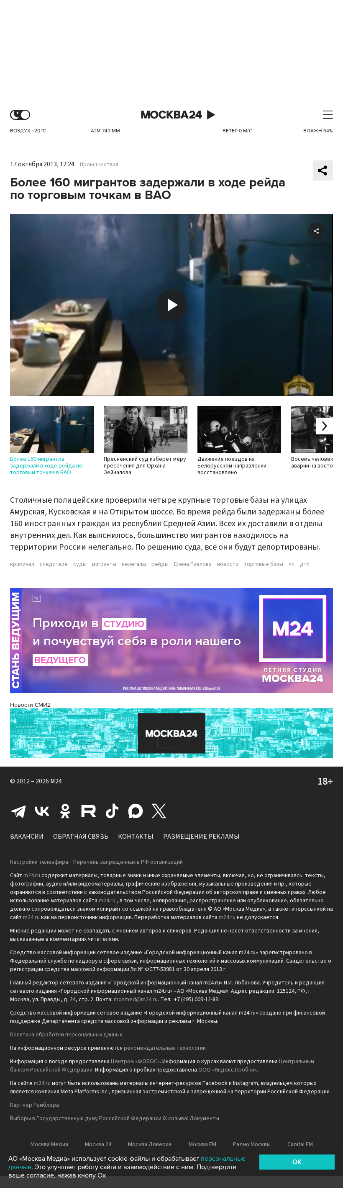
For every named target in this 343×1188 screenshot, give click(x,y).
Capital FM (300, 1144)
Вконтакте (41, 811)
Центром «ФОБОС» (135, 1061)
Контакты (136, 836)
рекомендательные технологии (165, 1048)
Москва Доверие (150, 1144)
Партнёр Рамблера (34, 1105)
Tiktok (112, 811)
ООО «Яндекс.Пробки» (227, 1070)
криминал (22, 564)
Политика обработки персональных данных (66, 1034)
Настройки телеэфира (39, 862)
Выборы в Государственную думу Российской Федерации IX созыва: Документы (114, 1118)
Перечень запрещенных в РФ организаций (128, 862)
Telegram (18, 811)
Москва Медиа (49, 1144)
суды (80, 564)
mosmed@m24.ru (136, 999)
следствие (54, 564)
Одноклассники (65, 811)
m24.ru (31, 875)
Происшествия (99, 164)
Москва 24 (171, 115)
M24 (56, 781)
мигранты (104, 564)
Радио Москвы (252, 1144)
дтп (305, 564)
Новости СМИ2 (30, 704)
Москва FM (202, 1144)
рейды (160, 564)
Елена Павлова (193, 564)
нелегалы (134, 564)
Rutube (88, 811)
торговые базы (263, 564)
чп (291, 564)
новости (227, 564)
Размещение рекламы (201, 836)
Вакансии (27, 836)
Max (135, 811)
